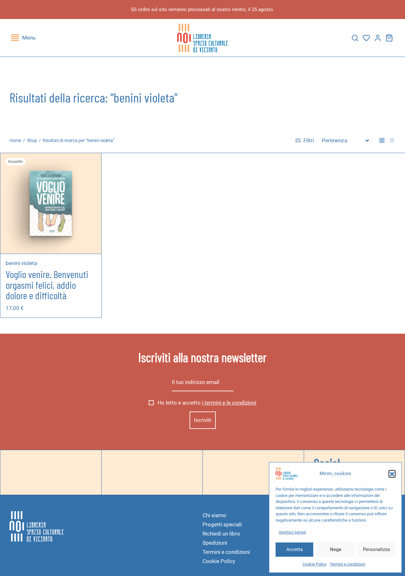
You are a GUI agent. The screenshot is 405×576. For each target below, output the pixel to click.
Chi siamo (214, 515)
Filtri (308, 140)
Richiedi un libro (221, 533)
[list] (392, 140)
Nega (335, 549)
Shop (32, 140)
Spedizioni (214, 543)
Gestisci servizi (292, 532)
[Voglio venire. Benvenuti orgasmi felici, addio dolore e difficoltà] (50, 203)
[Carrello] (389, 38)
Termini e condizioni (347, 564)
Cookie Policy (314, 564)
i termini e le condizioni (229, 402)
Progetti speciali (222, 524)
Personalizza (376, 549)
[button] (392, 473)
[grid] (381, 140)
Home (15, 140)
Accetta (294, 549)
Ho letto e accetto (206, 402)
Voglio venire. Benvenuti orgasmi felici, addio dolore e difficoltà (47, 284)
